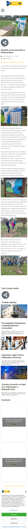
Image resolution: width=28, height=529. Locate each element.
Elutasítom (14, 519)
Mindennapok (15, 62)
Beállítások (14, 523)
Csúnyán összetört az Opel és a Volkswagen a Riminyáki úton (14, 386)
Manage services (13, 510)
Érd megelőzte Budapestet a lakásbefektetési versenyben (14, 325)
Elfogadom (14, 514)
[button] (25, 491)
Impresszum (23, 526)
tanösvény (21, 62)
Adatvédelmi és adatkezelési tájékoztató (11, 526)
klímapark (3, 62)
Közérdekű (9, 62)
